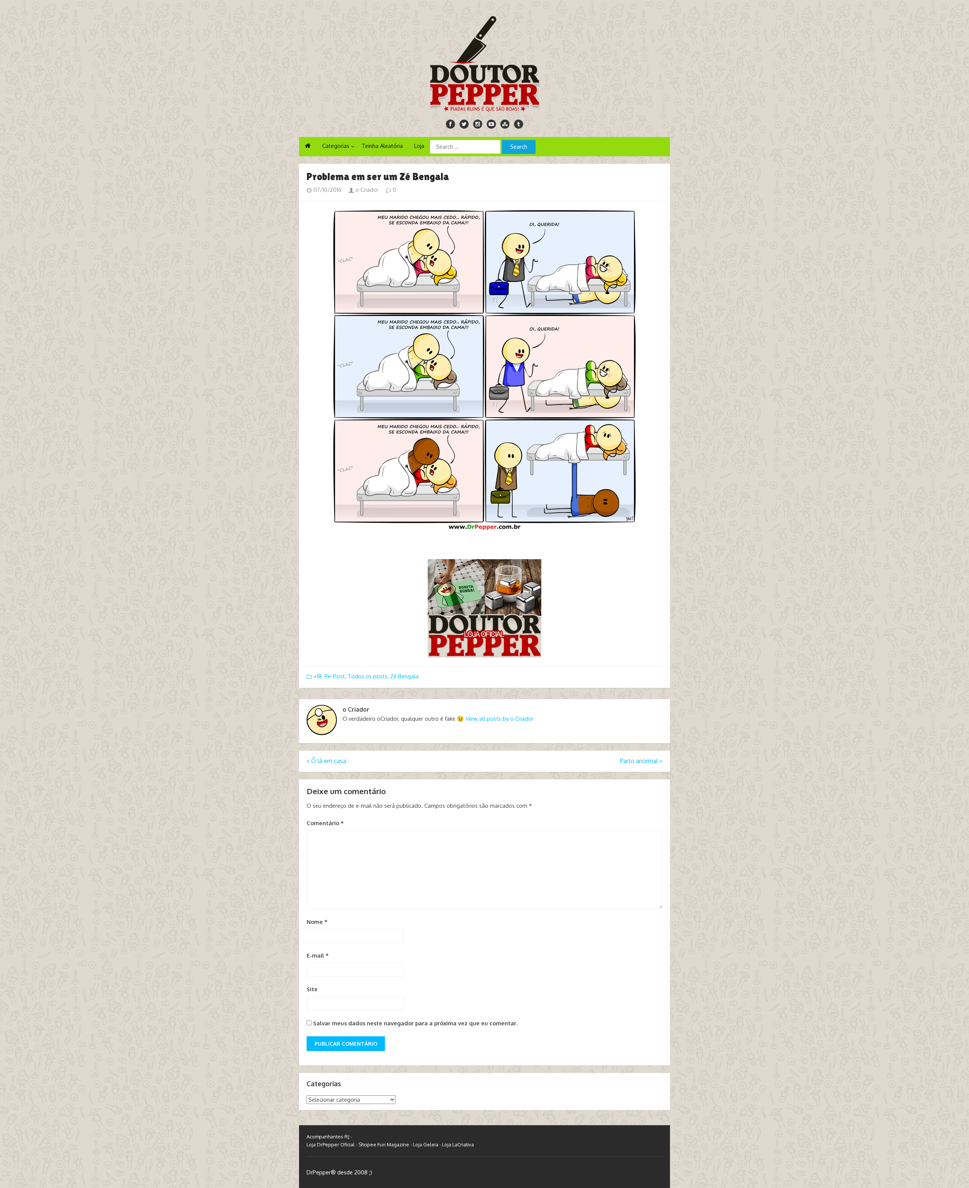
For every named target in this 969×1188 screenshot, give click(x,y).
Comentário (325, 823)
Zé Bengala (404, 676)
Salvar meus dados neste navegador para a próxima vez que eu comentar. (415, 1023)
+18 (317, 676)
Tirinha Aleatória (382, 145)
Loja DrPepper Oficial (331, 1144)
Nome (317, 921)
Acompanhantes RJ (328, 1137)
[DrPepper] (484, 62)
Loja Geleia (425, 1144)
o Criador (366, 189)
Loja (419, 145)
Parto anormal (641, 761)
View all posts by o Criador (499, 718)
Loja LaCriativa (458, 1144)
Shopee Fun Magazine (383, 1144)
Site (312, 989)
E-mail (318, 955)
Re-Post (334, 676)
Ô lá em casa (326, 761)
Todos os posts (367, 676)
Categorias (335, 145)
